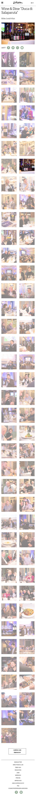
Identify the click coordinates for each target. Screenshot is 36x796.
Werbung (18, 775)
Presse (18, 778)
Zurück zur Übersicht (17, 751)
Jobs (18, 772)
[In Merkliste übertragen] (17, 47)
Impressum (18, 780)
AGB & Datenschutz (18, 783)
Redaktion (18, 770)
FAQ (18, 785)
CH (32, 3)
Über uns (18, 767)
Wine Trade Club (18, 764)
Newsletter (18, 762)
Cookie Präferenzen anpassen (18, 788)
